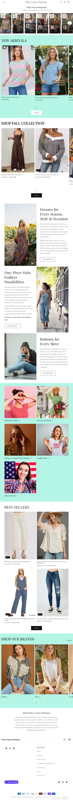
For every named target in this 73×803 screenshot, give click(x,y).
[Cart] (69, 739)
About (38, 771)
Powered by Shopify (29, 797)
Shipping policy (65, 797)
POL (36, 697)
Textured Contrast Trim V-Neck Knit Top (47, 174)
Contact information (56, 798)
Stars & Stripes (10, 496)
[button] (4, 2)
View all (36, 113)
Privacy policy (47, 797)
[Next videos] (70, 23)
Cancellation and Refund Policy (46, 763)
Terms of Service (41, 759)
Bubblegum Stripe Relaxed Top (10, 97)
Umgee (4, 697)
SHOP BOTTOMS (48, 373)
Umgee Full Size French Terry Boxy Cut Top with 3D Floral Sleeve (52, 562)
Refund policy (39, 797)
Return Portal (41, 775)
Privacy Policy (41, 767)
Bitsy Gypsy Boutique (19, 797)
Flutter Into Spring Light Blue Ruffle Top (47, 97)
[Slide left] (33, 108)
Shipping (39, 755)
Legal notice (66, 798)
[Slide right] (40, 108)
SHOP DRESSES (47, 259)
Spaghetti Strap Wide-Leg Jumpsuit (11, 174)
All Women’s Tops (11, 421)
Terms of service (55, 797)
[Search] (64, 739)
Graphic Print (42, 458)
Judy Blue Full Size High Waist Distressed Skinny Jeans (52, 618)
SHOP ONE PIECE (12, 326)
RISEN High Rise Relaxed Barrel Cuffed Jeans (17, 561)
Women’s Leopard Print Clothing (16, 458)
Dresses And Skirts (44, 421)
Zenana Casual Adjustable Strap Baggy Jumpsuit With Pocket (19, 619)
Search (39, 751)
